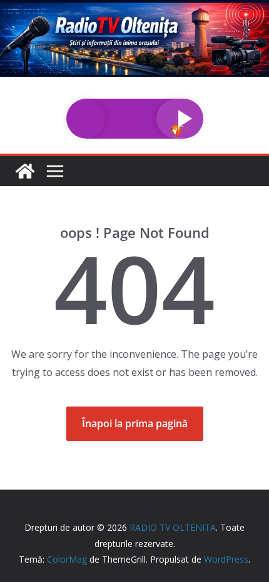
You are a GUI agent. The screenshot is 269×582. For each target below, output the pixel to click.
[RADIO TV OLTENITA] (134, 9)
